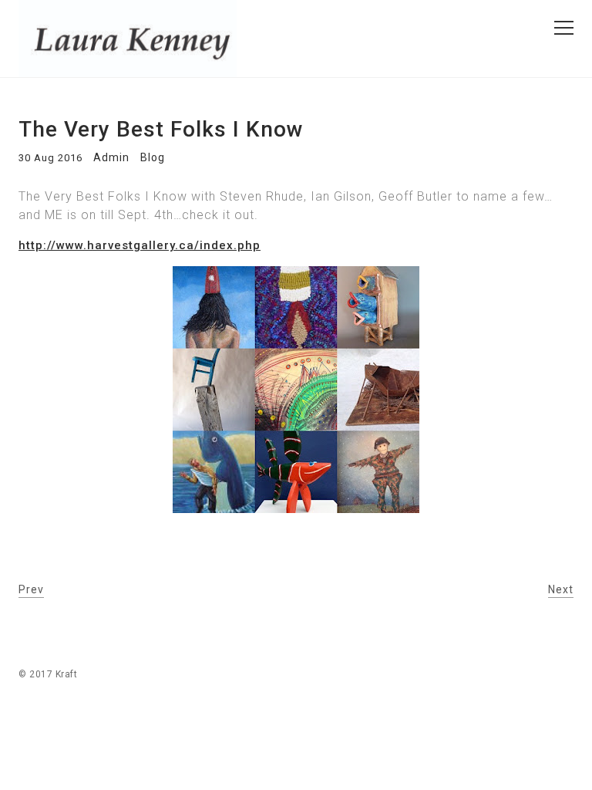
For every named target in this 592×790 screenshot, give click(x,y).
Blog (152, 157)
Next (561, 589)
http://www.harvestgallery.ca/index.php (139, 245)
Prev (31, 589)
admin (111, 157)
